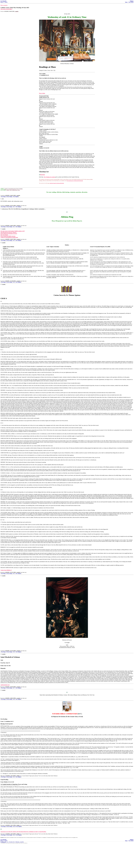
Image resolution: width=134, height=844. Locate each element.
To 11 (14, 835)
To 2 (14, 226)
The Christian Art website (49, 177)
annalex (18, 195)
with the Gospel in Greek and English (57, 183)
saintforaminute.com (5, 684)
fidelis (18, 775)
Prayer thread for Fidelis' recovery (8, 236)
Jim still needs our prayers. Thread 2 (8, 232)
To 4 (14, 282)
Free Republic (3, 1)
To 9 (14, 776)
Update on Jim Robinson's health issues (9, 237)
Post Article (131, 2)
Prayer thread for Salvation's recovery (9, 233)
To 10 (14, 826)
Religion (131, 1)
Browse (2, 2)
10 (1, 775)
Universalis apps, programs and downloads (75, 180)
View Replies (15, 196)
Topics (126, 2)
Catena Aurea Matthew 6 (6, 570)
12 (1, 833)
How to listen (42, 93)
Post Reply (3, 196)
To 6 (14, 651)
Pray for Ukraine (4, 234)
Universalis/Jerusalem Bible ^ (6, 9)
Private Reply (9, 196)
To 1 (14, 206)
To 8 (14, 699)
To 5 (14, 573)
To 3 (14, 240)
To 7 (14, 688)
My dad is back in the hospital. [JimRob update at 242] (13, 231)
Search (5, 2)
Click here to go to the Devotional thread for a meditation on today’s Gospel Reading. (23, 831)
